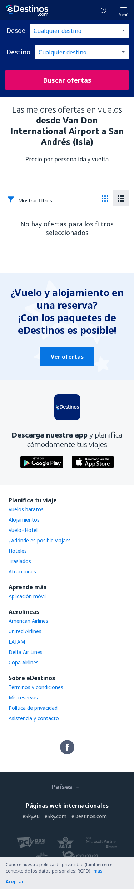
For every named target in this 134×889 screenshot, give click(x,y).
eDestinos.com (89, 816)
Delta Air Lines (26, 652)
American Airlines (28, 620)
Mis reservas (23, 697)
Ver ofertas (67, 357)
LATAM (17, 641)
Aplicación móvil (27, 596)
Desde (15, 30)
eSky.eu (31, 816)
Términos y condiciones (36, 687)
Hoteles (18, 550)
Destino (18, 52)
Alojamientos (24, 519)
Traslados (20, 561)
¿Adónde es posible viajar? (39, 540)
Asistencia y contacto (34, 718)
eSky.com (55, 816)
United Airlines (25, 631)
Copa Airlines (24, 662)
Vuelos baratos (26, 509)
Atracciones (22, 571)
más (98, 871)
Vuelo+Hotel (23, 530)
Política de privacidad (33, 707)
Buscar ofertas (67, 80)
